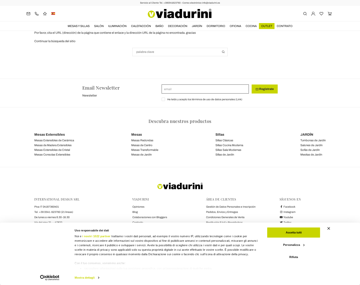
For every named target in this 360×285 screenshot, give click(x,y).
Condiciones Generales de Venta (225, 217)
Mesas (136, 134)
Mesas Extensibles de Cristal (52, 149)
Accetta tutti (294, 232)
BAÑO (159, 26)
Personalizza (291, 244)
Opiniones (138, 206)
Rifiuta (293, 257)
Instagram (289, 212)
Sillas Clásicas (224, 140)
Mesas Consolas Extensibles (52, 154)
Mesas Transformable (144, 149)
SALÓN (99, 26)
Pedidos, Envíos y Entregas (222, 212)
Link (238, 99)
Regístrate (266, 89)
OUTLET (266, 26)
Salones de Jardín (311, 145)
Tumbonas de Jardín (313, 140)
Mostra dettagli (85, 277)
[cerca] (305, 13)
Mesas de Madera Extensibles (53, 145)
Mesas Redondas (142, 140)
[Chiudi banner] (328, 228)
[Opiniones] (45, 13)
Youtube (288, 217)
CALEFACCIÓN (141, 26)
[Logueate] (313, 13)
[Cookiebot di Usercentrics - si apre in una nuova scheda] (49, 278)
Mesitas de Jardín (311, 154)
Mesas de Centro (141, 145)
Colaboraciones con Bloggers (149, 217)
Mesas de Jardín (141, 154)
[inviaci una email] (28, 13)
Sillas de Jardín (224, 154)
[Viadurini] (179, 13)
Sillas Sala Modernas (228, 149)
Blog (135, 212)
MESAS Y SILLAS (79, 26)
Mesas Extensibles (49, 134)
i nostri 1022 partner (96, 236)
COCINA (251, 26)
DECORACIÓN (177, 26)
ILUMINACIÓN (117, 26)
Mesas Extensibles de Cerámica (54, 140)
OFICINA (235, 26)
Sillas (219, 134)
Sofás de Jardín (310, 149)
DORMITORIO (216, 26)
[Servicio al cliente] (37, 13)
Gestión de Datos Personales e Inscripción (231, 206)
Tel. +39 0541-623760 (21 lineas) (53, 212)
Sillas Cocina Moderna (229, 145)
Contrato (284, 26)
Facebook (289, 206)
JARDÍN (197, 26)
